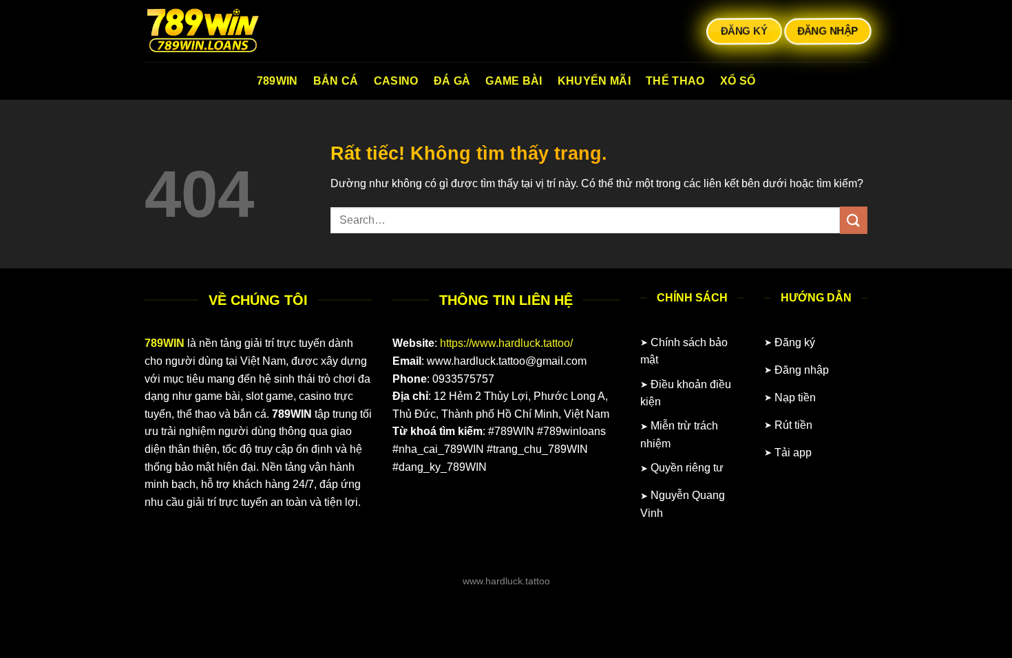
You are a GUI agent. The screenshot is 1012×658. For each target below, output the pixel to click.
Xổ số (738, 81)
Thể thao (675, 81)
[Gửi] (853, 219)
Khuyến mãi (594, 81)
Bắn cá (336, 81)
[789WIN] (213, 31)
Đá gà (452, 81)
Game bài (513, 81)
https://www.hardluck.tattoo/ (506, 343)
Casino (396, 81)
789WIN (277, 81)
